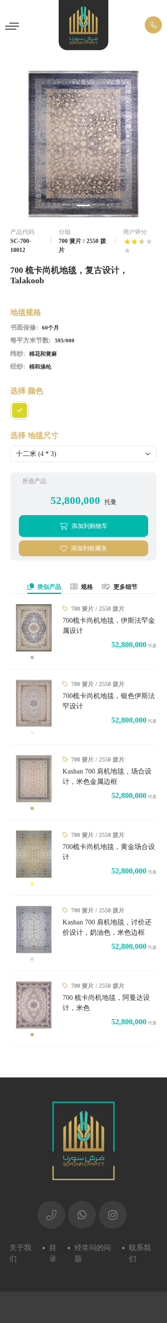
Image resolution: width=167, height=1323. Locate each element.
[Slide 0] (83, 205)
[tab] (44, 587)
